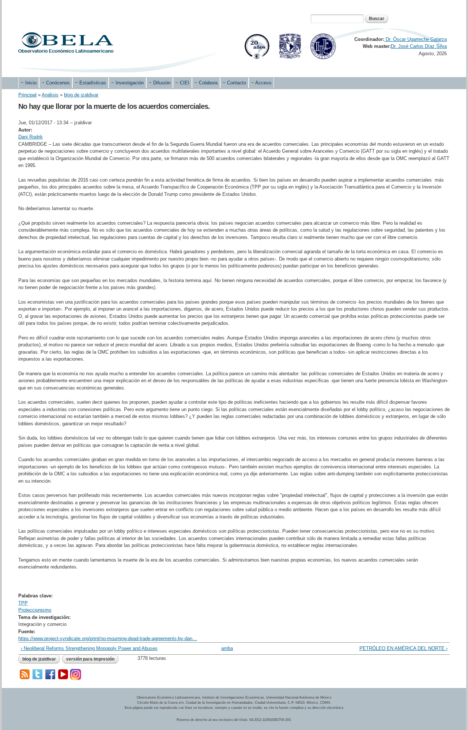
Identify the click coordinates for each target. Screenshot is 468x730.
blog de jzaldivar (81, 95)
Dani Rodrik (30, 137)
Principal (27, 95)
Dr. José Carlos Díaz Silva (419, 46)
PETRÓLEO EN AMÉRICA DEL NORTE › (403, 648)
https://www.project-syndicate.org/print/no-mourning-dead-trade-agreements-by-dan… (107, 638)
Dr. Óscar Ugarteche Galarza (415, 39)
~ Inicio (29, 82)
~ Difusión (159, 82)
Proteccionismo (34, 610)
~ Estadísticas (90, 82)
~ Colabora (206, 82)
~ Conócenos (56, 82)
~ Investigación (127, 82)
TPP (23, 603)
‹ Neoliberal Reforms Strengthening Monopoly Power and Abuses (89, 648)
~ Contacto (234, 82)
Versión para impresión (90, 659)
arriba (227, 648)
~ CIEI (182, 82)
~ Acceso (261, 82)
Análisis (50, 95)
